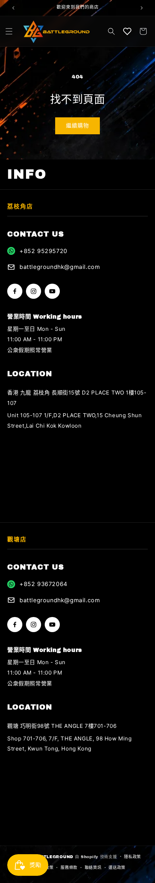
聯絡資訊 (93, 867)
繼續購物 (77, 126)
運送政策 (116, 867)
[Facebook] (14, 291)
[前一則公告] (13, 8)
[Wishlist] (127, 31)
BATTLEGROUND (54, 856)
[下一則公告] (142, 8)
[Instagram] (33, 291)
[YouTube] (52, 291)
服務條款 (69, 867)
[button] (9, 31)
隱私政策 (132, 857)
